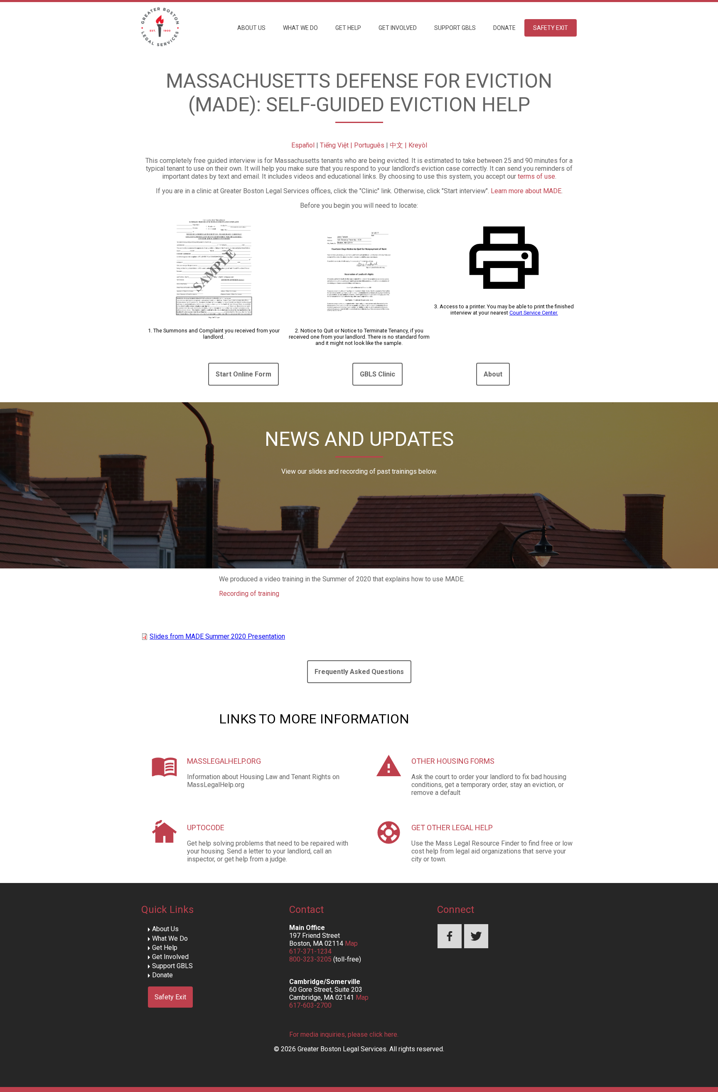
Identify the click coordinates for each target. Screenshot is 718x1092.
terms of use (536, 176)
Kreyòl (417, 145)
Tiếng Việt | (337, 145)
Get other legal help (452, 827)
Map (351, 943)
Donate (504, 28)
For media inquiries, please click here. (343, 1034)
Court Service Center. (533, 313)
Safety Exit (550, 28)
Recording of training (249, 594)
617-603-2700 (310, 1005)
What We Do (300, 28)
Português (369, 145)
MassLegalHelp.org (224, 761)
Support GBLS (455, 28)
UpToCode (205, 827)
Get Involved (398, 28)
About (493, 374)
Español (303, 145)
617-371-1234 (310, 951)
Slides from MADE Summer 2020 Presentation (217, 636)
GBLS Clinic (377, 374)
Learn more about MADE (526, 191)
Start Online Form (243, 374)
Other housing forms (452, 761)
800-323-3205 (310, 959)
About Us (251, 28)
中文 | (399, 145)
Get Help (348, 28)
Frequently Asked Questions (359, 672)
